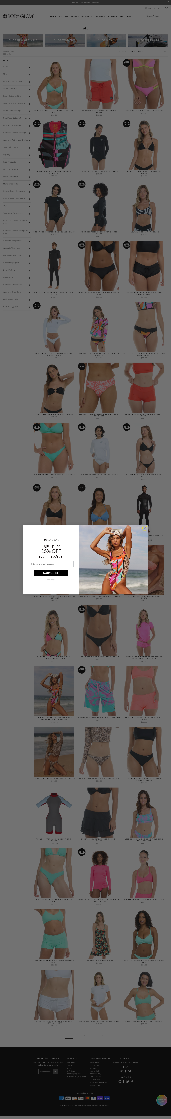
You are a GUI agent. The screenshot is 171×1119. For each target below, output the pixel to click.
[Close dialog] (145, 528)
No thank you (51, 579)
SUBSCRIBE (51, 572)
